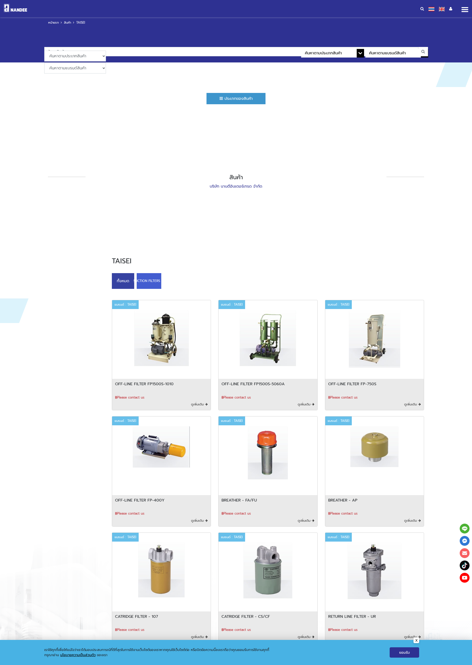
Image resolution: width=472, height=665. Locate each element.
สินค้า (67, 22)
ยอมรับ (404, 652)
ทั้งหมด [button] (122, 280)
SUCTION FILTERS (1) (145, 280)
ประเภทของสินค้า (238, 99)
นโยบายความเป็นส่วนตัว (78, 655)
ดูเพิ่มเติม (198, 403)
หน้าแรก (53, 22)
